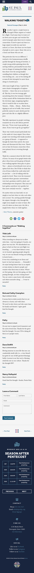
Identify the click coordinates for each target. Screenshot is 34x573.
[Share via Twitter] (19, 218)
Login (25, 1)
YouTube (22, 551)
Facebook (20, 546)
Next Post (27, 431)
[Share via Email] (11, 218)
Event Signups (17, 512)
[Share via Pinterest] (23, 218)
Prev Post (7, 431)
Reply (4, 286)
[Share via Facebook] (15, 218)
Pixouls (26, 558)
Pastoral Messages (12, 25)
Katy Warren (8, 212)
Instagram (21, 549)
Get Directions (17, 532)
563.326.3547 (19, 507)
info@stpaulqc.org (19, 509)
